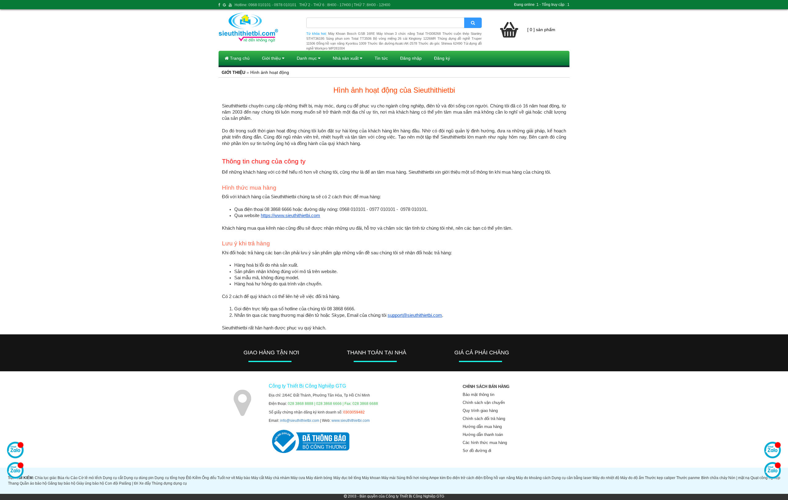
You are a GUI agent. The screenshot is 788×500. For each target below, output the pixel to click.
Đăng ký (442, 58)
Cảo (74, 478)
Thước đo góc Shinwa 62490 (440, 43)
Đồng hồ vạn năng (499, 478)
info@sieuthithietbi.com (299, 420)
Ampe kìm (437, 478)
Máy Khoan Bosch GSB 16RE (351, 33)
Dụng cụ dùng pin (139, 478)
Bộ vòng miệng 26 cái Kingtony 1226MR (404, 38)
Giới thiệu (272, 58)
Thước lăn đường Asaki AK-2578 (392, 43)
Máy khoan (371, 478)
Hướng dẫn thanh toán (483, 434)
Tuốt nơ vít (226, 478)
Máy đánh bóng (319, 478)
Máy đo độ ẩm (632, 478)
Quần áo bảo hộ (33, 483)
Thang (13, 483)
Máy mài (388, 478)
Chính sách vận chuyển (484, 402)
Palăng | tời (128, 483)
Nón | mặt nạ (739, 478)
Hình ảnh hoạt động (269, 72)
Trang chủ (239, 58)
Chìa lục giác (46, 478)
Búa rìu (64, 478)
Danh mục (307, 58)
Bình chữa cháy (714, 478)
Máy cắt (257, 478)
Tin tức (381, 58)
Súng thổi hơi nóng (412, 478)
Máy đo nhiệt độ (606, 478)
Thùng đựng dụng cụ (169, 483)
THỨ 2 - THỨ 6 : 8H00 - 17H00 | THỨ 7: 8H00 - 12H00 (344, 5)
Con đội (111, 483)
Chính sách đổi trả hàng (484, 418)
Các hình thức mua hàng (485, 442)
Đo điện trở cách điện (465, 478)
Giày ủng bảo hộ (90, 483)
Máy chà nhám (277, 478)
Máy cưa (298, 478)
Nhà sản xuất (346, 58)
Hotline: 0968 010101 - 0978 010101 (265, 5)
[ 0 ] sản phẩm (541, 29)
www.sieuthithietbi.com (351, 420)
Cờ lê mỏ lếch (90, 478)
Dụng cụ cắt (113, 478)
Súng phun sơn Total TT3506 (349, 38)
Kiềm (196, 478)
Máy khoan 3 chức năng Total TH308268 (408, 33)
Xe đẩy (145, 483)
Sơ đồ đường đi (477, 450)
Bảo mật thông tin (478, 394)
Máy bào (243, 478)
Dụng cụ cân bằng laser (572, 478)
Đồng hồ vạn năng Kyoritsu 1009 (341, 43)
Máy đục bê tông (347, 478)
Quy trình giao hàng (480, 410)
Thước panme (688, 478)
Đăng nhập (411, 58)
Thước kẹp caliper (660, 478)
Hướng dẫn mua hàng (482, 426)
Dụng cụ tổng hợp (170, 478)
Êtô (188, 478)
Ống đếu (209, 478)
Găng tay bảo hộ (61, 483)
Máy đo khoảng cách (533, 478)
